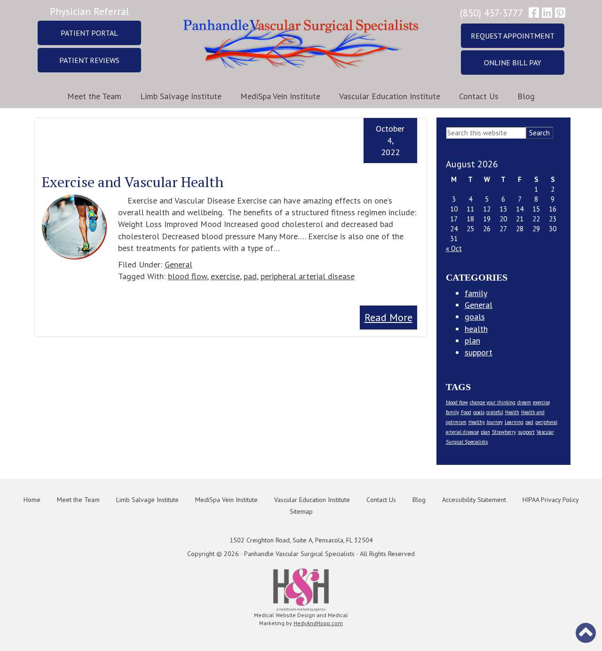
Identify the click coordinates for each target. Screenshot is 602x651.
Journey (495, 422)
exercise (225, 276)
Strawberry (504, 432)
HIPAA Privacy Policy (551, 499)
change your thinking (492, 402)
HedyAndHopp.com (318, 623)
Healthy (476, 422)
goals (475, 316)
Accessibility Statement (474, 499)
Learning (514, 422)
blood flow (187, 276)
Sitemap (301, 511)
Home (32, 499)
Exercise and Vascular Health (132, 182)
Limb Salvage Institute (181, 96)
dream (524, 402)
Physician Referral (89, 11)
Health (512, 412)
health (476, 328)
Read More (388, 317)
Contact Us (479, 96)
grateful (494, 412)
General (178, 264)
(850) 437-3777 (491, 13)
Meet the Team (94, 96)
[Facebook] (534, 13)
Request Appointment (512, 35)
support (478, 352)
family (476, 293)
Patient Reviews (89, 60)
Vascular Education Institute (389, 96)
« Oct (454, 248)
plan (472, 340)
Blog (526, 96)
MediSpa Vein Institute (280, 96)
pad (250, 276)
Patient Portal (89, 33)
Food (466, 412)
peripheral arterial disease (308, 276)
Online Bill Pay (512, 62)
